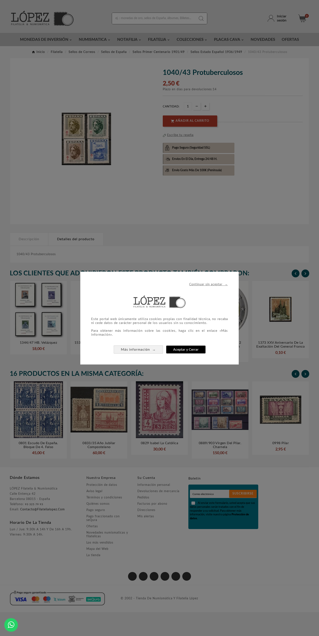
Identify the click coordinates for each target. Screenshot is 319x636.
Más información (138, 349)
